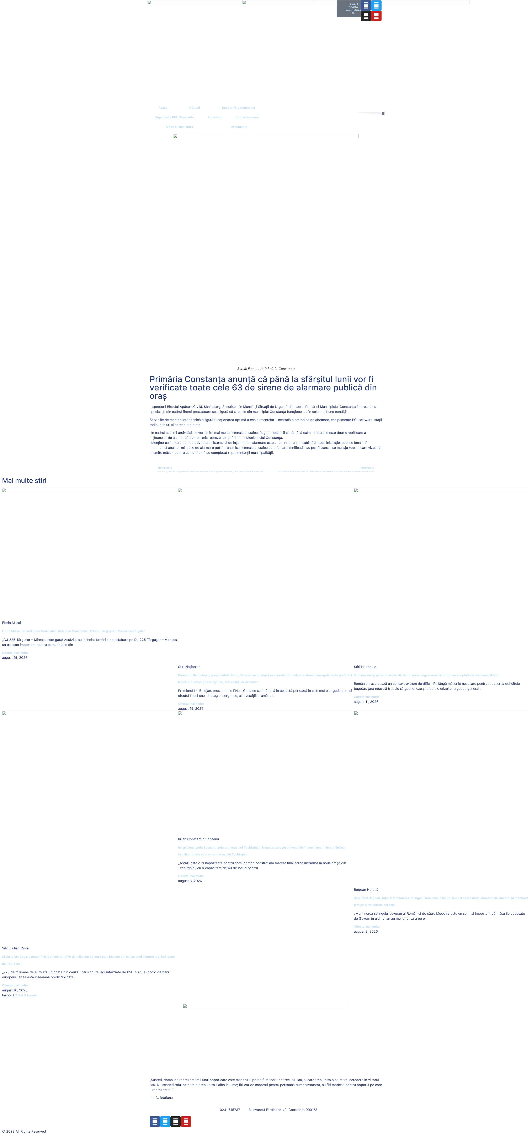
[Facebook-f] (366, 5)
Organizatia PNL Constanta (174, 117)
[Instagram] (366, 16)
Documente (239, 126)
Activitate (214, 117)
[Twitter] (376, 5)
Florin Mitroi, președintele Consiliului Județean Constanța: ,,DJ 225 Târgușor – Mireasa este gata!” (74, 631)
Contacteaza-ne (247, 117)
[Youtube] (376, 16)
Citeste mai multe (15, 652)
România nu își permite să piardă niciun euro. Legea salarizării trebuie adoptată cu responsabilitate (426, 675)
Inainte (32, 995)
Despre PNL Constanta (238, 107)
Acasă (163, 107)
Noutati (194, 107)
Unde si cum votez (179, 126)
